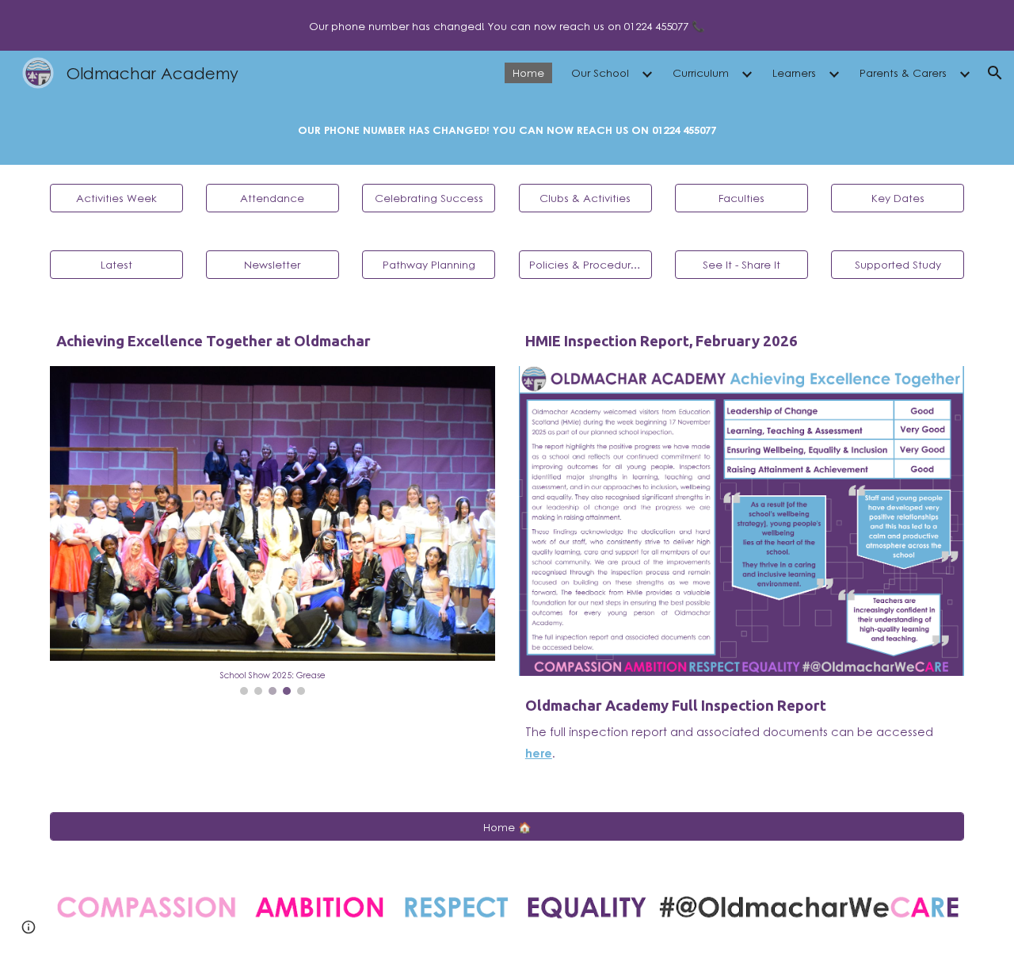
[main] (507, 130)
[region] (507, 25)
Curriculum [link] (701, 72)
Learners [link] (794, 72)
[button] (995, 73)
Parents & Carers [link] (903, 72)
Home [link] (528, 72)
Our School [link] (600, 72)
